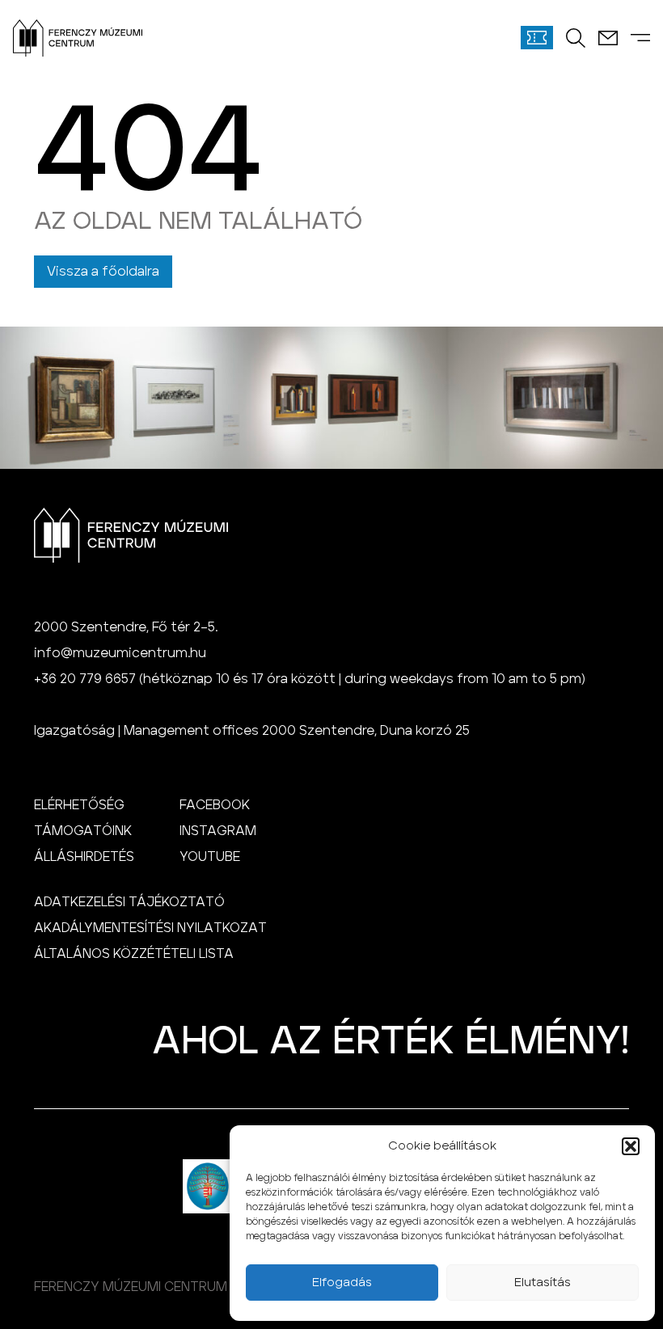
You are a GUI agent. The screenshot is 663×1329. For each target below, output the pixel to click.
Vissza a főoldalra (103, 271)
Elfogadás (342, 1282)
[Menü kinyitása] (640, 37)
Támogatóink (83, 831)
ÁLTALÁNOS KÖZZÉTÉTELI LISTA (134, 953)
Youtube (209, 856)
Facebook (214, 805)
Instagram (217, 831)
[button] (631, 1146)
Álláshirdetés (84, 856)
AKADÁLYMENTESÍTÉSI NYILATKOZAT (150, 928)
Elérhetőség (79, 805)
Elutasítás (542, 1282)
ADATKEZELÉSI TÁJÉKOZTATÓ (129, 902)
